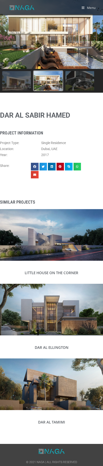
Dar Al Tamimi (51, 422)
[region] (51, 46)
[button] (16, 80)
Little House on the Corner (51, 272)
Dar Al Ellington (52, 347)
